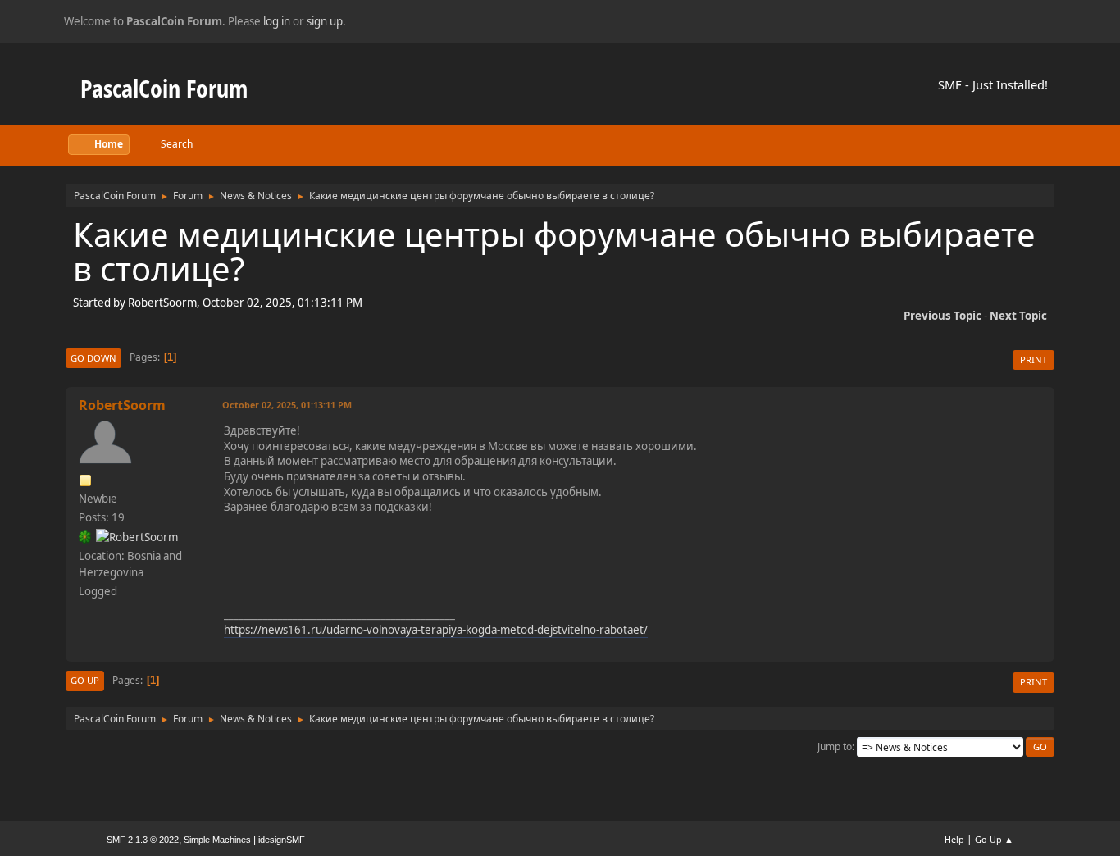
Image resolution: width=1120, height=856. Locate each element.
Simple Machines (217, 840)
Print (1033, 359)
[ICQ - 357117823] (85, 536)
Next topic (1018, 315)
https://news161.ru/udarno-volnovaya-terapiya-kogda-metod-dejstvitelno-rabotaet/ (436, 629)
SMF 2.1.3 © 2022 (143, 840)
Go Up (85, 680)
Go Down (93, 358)
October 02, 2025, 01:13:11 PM (287, 404)
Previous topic (942, 315)
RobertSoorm (122, 405)
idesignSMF (281, 840)
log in (276, 21)
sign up (325, 21)
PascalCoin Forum (164, 88)
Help (954, 839)
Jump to (834, 747)
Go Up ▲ (994, 839)
